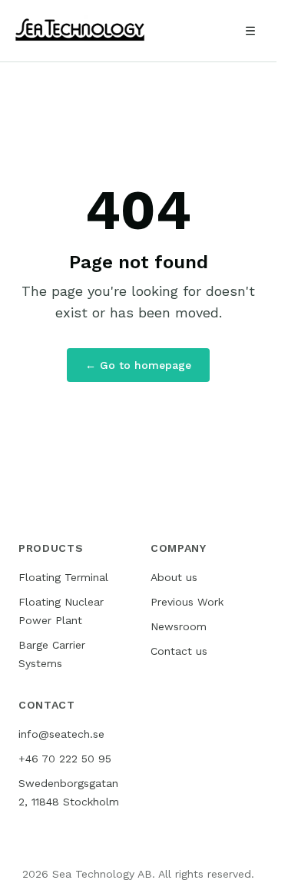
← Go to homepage (138, 365)
